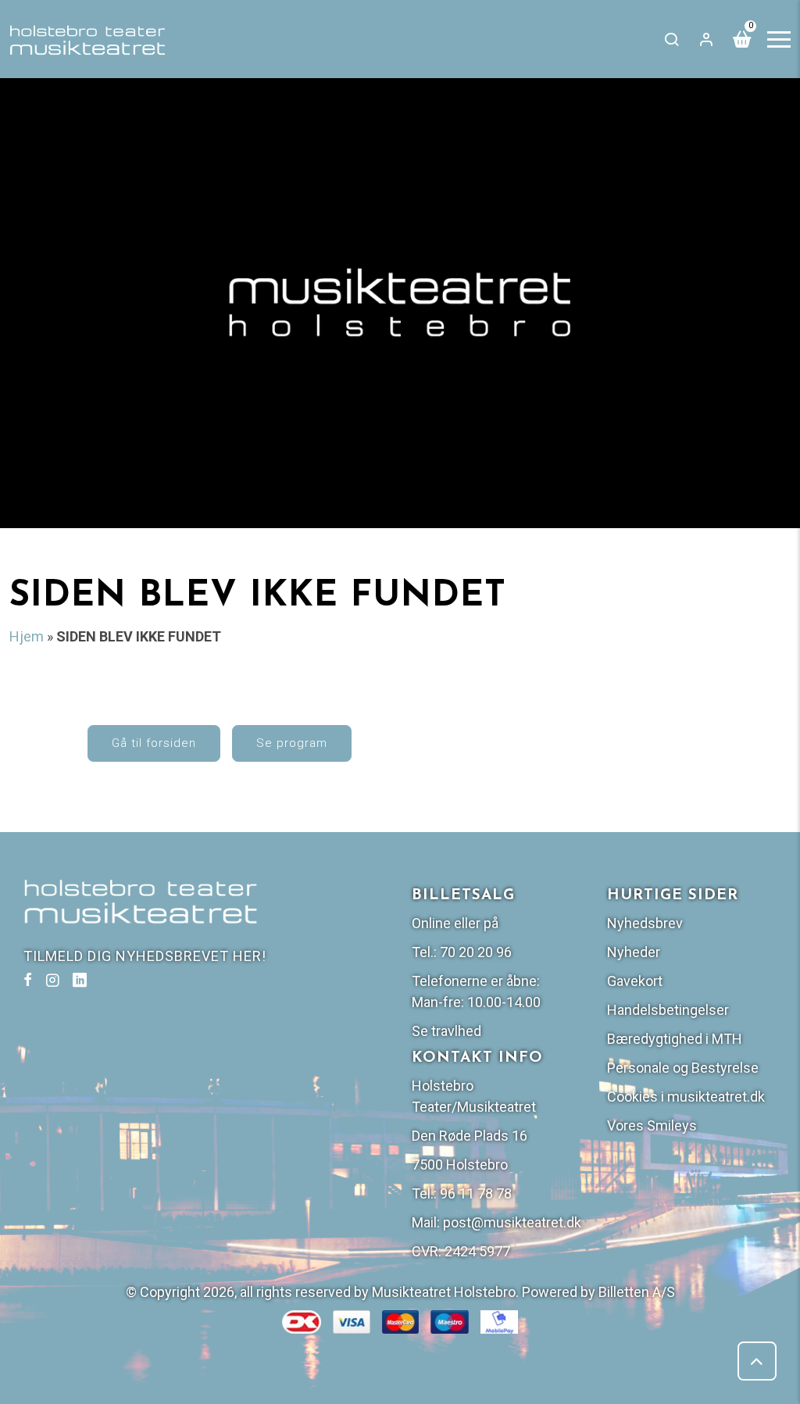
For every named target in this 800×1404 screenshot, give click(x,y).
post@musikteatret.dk (512, 1222)
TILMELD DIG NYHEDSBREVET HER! (144, 956)
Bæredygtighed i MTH (674, 1039)
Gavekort (634, 981)
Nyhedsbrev (645, 923)
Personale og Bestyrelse (683, 1067)
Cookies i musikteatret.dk (686, 1096)
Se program (291, 743)
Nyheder (633, 952)
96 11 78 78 (476, 1193)
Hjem (26, 636)
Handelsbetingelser (668, 1010)
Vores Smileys (652, 1125)
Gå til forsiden (154, 743)
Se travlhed (446, 1031)
